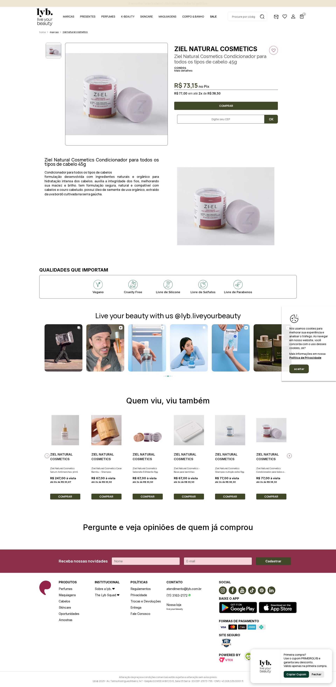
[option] (116, 94)
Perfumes (65, 589)
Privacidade (138, 595)
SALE (213, 16)
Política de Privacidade (305, 357)
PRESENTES (87, 16)
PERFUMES (108, 16)
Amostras (65, 620)
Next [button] (289, 455)
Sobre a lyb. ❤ (105, 589)
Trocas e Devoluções (145, 601)
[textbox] (247, 16)
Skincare (65, 607)
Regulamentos (140, 589)
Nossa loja (173, 605)
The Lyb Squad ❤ (107, 595)
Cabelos (64, 601)
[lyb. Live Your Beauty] (44, 16)
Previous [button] (47, 455)
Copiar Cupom (296, 674)
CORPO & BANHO (193, 16)
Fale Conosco (140, 614)
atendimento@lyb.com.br (183, 589)
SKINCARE (146, 16)
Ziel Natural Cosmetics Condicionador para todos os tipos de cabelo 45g (270, 472)
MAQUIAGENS (167, 16)
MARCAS (68, 16)
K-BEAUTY (127, 16)
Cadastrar (273, 561)
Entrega (135, 607)
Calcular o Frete (219, 119)
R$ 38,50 (213, 93)
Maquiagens (67, 595)
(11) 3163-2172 (176, 595)
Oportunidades (69, 614)
